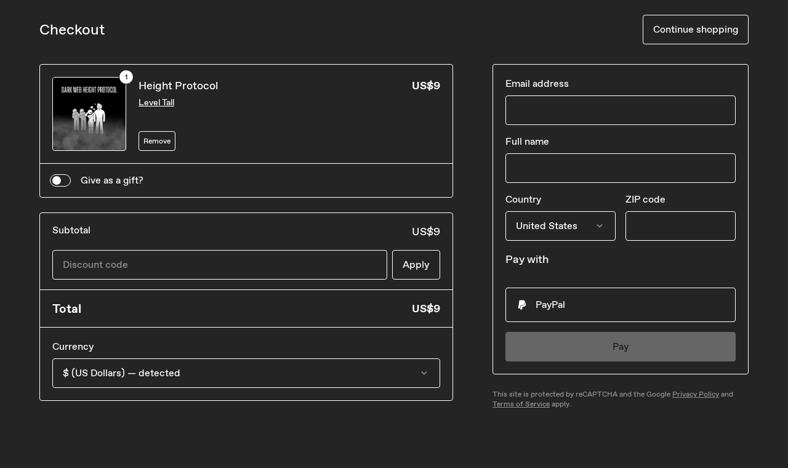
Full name (527, 141)
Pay (621, 346)
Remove (157, 141)
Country (523, 199)
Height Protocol (178, 85)
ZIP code (645, 199)
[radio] (620, 305)
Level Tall (156, 102)
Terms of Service (521, 404)
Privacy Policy (695, 394)
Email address (537, 83)
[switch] (60, 180)
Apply (416, 264)
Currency (73, 346)
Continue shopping (695, 29)
